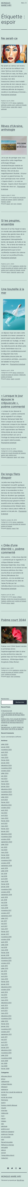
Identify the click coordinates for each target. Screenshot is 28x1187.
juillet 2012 (4, 1021)
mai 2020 (4, 850)
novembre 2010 (6, 1053)
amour (14, 103)
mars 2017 (4, 929)
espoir (20, 107)
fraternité (13, 272)
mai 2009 (4, 1066)
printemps (17, 676)
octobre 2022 (5, 807)
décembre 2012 (6, 1016)
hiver (12, 676)
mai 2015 (4, 974)
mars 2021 (4, 826)
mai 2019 (4, 876)
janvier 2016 (5, 955)
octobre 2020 (5, 839)
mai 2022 (4, 813)
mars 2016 (4, 950)
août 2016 (4, 942)
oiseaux (3, 1121)
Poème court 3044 (13, 620)
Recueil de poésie (7, 1142)
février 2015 (5, 981)
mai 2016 (4, 947)
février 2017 (5, 931)
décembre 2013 (6, 1003)
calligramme (5, 1081)
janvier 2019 (5, 886)
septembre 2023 (6, 794)
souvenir (17, 379)
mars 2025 (4, 757)
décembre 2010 (6, 1050)
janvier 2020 (5, 857)
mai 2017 (4, 923)
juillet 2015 (4, 968)
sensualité (4, 1147)
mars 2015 (4, 979)
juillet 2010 (4, 1055)
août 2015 (4, 966)
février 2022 (5, 821)
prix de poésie (5, 1137)
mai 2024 (4, 778)
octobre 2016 (5, 939)
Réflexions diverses (7, 1145)
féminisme (4, 1100)
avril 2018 (4, 905)
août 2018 (4, 897)
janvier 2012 (5, 1026)
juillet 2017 (4, 918)
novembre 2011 (6, 1029)
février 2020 (5, 855)
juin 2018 (4, 900)
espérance (20, 103)
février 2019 (5, 884)
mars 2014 (4, 1000)
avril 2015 (4, 976)
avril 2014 (4, 997)
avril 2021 (4, 823)
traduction (4, 1158)
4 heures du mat (6, 711)
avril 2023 (4, 799)
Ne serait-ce (9, 38)
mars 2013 (4, 1013)
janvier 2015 (5, 984)
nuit (19, 457)
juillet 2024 (4, 773)
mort (14, 204)
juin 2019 (4, 873)
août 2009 (4, 1061)
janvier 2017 (5, 934)
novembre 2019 (6, 860)
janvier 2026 (5, 747)
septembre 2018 (6, 894)
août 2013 (4, 1005)
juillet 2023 (4, 797)
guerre (15, 199)
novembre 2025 (6, 749)
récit (2, 1139)
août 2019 (4, 868)
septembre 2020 (6, 842)
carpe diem (14, 107)
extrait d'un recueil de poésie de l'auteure (13, 453)
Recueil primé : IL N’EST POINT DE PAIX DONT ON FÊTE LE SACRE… (12, 728)
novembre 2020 (6, 836)
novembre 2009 (6, 1058)
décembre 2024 (6, 765)
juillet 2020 (4, 844)
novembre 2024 (6, 768)
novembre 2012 (6, 1018)
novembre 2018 (6, 889)
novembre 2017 (6, 910)
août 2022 (4, 810)
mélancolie (22, 374)
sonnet (8, 201)
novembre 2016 (6, 937)
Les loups (4, 725)
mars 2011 (4, 1045)
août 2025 (4, 752)
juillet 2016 (4, 945)
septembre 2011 (6, 1034)
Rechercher (5, 699)
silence (3, 1150)
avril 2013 (4, 1010)
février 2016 (5, 952)
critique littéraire (17, 451)
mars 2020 (4, 852)
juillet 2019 (4, 871)
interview (4, 1110)
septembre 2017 (6, 916)
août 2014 (4, 992)
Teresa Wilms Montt (7, 1155)
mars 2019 (4, 881)
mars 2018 (4, 908)
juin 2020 (4, 847)
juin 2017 (4, 921)
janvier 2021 (5, 831)
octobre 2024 (5, 770)
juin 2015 (4, 971)
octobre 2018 (5, 892)
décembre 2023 (6, 789)
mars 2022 (4, 818)
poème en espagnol (7, 1131)
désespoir (4, 1087)
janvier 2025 (5, 763)
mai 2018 (4, 902)
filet (17, 528)
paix (25, 268)
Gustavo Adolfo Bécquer (9, 1105)
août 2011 (4, 1037)
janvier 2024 (5, 786)
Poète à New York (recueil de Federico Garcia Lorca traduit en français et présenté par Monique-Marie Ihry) (13, 720)
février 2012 (5, 1024)
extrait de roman (6, 1097)
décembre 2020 (6, 834)
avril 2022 (4, 815)
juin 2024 (4, 776)
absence (8, 528)
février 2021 (5, 828)
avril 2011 (4, 1042)
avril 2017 (4, 926)
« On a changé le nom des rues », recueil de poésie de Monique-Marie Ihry (12, 714)
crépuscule (9, 457)
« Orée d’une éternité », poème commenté (12, 549)
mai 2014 (4, 995)
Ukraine (19, 204)
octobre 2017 (5, 913)
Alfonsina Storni (6, 1076)
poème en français (21, 105)
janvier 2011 (5, 1047)
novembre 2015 (6, 960)
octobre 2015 (5, 963)
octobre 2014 (5, 989)
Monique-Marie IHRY (11, 1176)
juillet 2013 (4, 1008)
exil (12, 204)
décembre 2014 (6, 987)
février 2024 (5, 784)
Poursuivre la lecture (8, 95)
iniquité (3, 1108)
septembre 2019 (6, 865)
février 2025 (5, 760)
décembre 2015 (6, 958)
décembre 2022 (6, 805)
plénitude (4, 105)
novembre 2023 (6, 792)
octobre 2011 (5, 1032)
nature (3, 1118)
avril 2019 (4, 879)
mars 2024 (4, 781)
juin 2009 (4, 1063)
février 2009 (5, 1068)
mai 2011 (4, 1039)
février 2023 (5, 802)
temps (22, 457)
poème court (11, 105)
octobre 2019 (5, 863)
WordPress (20, 1180)
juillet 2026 (4, 744)
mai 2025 (4, 755)
